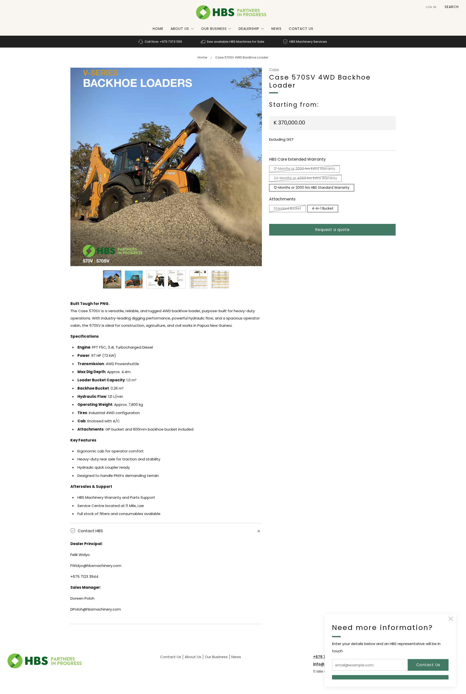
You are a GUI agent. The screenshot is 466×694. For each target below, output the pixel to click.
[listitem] (160, 42)
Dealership (249, 28)
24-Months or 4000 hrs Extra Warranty (305, 178)
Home (158, 28)
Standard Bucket (287, 208)
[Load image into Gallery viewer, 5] (199, 279)
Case (274, 70)
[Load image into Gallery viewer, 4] (177, 279)
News (276, 28)
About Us (180, 28)
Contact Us (301, 28)
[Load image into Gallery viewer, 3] (155, 279)
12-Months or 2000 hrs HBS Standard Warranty (312, 187)
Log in (431, 7)
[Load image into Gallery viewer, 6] (220, 279)
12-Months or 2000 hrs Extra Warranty (304, 168)
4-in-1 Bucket (322, 208)
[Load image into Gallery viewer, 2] (134, 279)
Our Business (214, 28)
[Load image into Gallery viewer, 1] (112, 279)
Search (452, 6)
